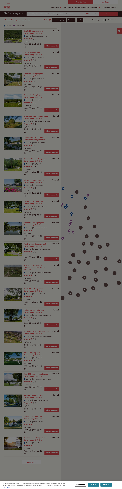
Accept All (106, 484)
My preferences (80, 484)
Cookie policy (7, 487)
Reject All (93, 484)
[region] (61, 485)
